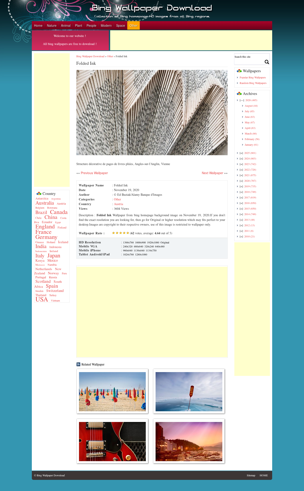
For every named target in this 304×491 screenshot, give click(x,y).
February (252, 139)
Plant (78, 25)
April (250, 128)
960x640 (127, 250)
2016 (250, 203)
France (43, 231)
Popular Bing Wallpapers (253, 77)
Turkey (53, 295)
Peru (64, 273)
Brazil (41, 212)
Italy (40, 255)
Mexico (52, 260)
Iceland (63, 242)
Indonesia (55, 247)
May (250, 122)
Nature (52, 25)
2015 (250, 208)
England (45, 226)
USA (41, 299)
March (251, 133)
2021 (250, 175)
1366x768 (128, 242)
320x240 (149, 246)
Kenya (40, 260)
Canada (59, 212)
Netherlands (43, 269)
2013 (249, 219)
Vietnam (55, 300)
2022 (250, 169)
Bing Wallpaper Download (90, 56)
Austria (61, 204)
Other (134, 25)
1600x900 (140, 242)
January (251, 144)
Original (164, 242)
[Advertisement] (191, 40)
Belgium (39, 207)
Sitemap (251, 475)
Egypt (58, 222)
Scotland (43, 281)
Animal (66, 25)
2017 (250, 197)
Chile (38, 218)
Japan (53, 255)
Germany (46, 236)
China (51, 216)
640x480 (159, 246)
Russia (53, 277)
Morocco (40, 264)
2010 (249, 236)
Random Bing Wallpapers (253, 83)
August (251, 105)
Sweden (39, 291)
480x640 (138, 246)
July (249, 111)
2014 (250, 214)
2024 (250, 158)
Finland (62, 227)
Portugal (40, 277)
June (250, 116)
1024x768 (128, 254)
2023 (250, 164)
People (91, 25)
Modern (106, 25)
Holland (51, 242)
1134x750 (151, 250)
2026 (251, 100)
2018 (250, 192)
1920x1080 (153, 242)
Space (120, 25)
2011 (248, 230)
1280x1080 (141, 254)
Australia (44, 202)
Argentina (56, 198)
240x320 (127, 246)
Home (38, 25)
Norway (53, 273)
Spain (52, 285)
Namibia (52, 264)
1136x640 (139, 250)
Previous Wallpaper (94, 173)
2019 (250, 186)
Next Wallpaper (212, 173)
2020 (250, 180)
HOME (264, 475)
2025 (250, 153)
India (41, 246)
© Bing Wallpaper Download (49, 475)
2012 (249, 225)
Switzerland (55, 290)
